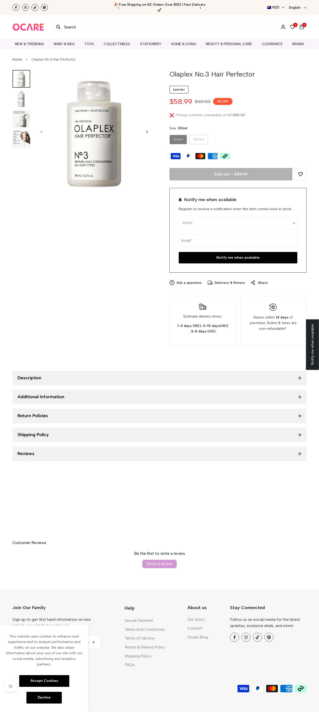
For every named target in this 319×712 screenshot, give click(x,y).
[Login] (283, 27)
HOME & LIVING (183, 44)
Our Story (196, 619)
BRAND (298, 44)
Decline (44, 697)
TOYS (89, 44)
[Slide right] (147, 131)
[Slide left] (41, 131)
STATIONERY (150, 44)
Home (17, 59)
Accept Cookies (44, 681)
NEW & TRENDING (29, 44)
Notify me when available (238, 257)
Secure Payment (139, 620)
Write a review (159, 563)
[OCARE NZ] (28, 27)
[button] (300, 174)
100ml (178, 140)
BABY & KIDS (64, 44)
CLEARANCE (272, 44)
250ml (198, 140)
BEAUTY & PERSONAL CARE (229, 44)
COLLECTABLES (117, 44)
